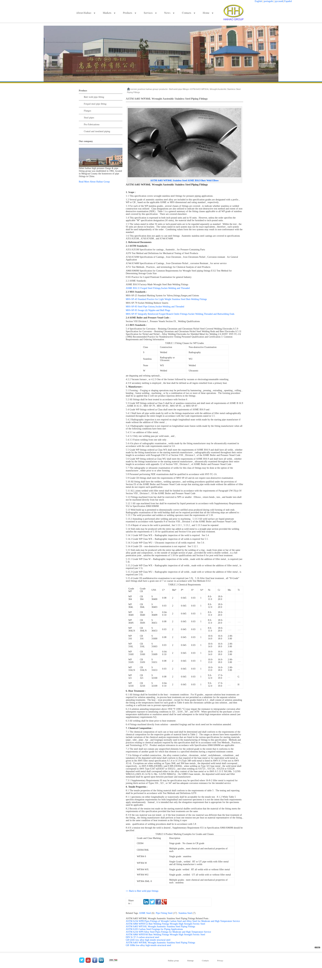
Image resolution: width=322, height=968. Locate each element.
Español (288, 1)
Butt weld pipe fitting (94, 96)
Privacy (220, 960)
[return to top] (317, 947)
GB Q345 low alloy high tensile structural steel (148, 940)
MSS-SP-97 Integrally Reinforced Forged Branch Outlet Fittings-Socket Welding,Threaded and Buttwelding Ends (180, 314)
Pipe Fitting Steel (167, 913)
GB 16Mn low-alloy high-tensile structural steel (148, 945)
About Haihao (84, 12)
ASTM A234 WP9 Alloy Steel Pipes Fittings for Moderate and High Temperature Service (168, 932)
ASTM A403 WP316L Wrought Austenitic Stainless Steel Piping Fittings (160, 926)
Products (128, 12)
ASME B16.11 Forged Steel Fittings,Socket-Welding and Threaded (158, 288)
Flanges (87, 110)
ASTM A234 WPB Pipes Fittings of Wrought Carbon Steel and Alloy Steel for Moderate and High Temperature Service (183, 921)
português (268, 1)
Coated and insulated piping (97, 131)
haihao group (152, 89)
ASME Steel (147, 913)
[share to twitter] (152, 903)
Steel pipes (89, 117)
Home (206, 12)
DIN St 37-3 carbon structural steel (142, 937)
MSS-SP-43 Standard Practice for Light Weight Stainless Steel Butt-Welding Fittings (166, 299)
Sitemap (190, 960)
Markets (107, 12)
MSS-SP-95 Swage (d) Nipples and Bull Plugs (148, 310)
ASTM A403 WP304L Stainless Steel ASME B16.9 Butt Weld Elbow (184, 180)
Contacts (187, 12)
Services (148, 12)
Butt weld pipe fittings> (179, 89)
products (163, 89)
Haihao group (173, 960)
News (167, 12)
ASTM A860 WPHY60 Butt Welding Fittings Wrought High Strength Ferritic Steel (165, 934)
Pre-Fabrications (91, 124)
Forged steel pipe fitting (95, 103)
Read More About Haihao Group (94, 181)
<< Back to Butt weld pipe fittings (142, 891)
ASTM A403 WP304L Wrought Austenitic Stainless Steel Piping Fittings (160, 942)
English (258, 1)
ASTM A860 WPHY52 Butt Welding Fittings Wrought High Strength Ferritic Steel (165, 924)
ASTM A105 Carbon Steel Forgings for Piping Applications (154, 929)
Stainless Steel (187, 913)
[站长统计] (113, 959)
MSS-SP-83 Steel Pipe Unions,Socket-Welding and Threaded (155, 306)
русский (279, 1)
